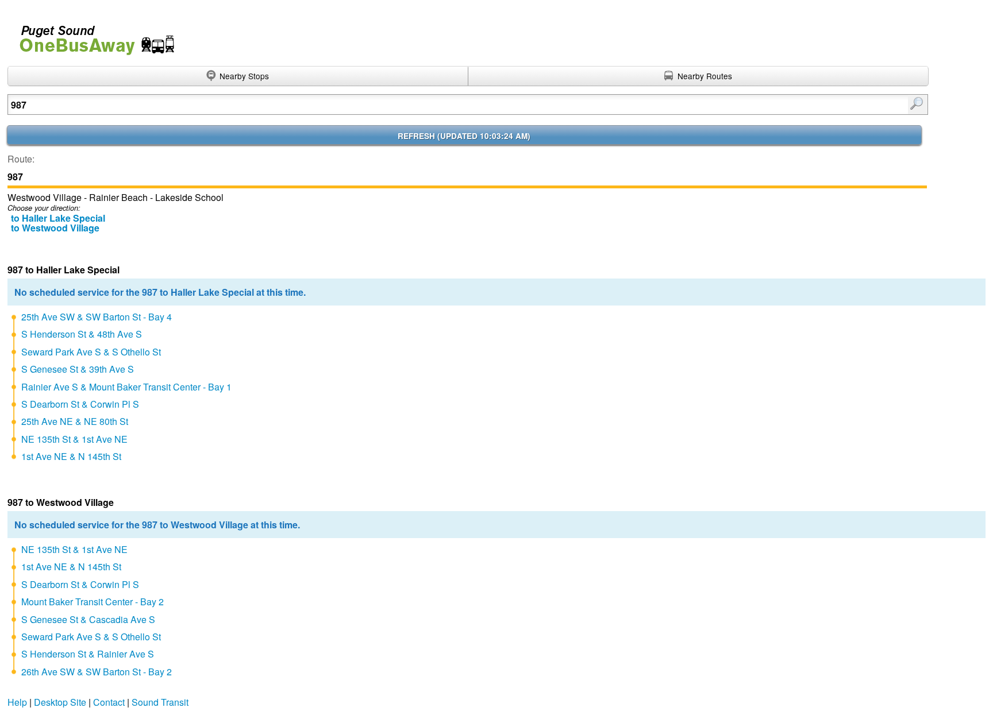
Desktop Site (60, 702)
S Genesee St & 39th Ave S (77, 369)
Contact (109, 702)
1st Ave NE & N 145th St (71, 456)
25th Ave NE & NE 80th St (74, 421)
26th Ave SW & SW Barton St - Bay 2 (96, 671)
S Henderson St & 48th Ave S (81, 334)
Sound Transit (160, 702)
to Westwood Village (55, 227)
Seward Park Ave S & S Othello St (91, 351)
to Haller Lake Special (58, 218)
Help (17, 702)
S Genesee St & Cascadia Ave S (88, 619)
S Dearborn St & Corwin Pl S (80, 404)
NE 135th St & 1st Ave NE (74, 439)
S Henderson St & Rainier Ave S (87, 653)
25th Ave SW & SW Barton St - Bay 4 (96, 316)
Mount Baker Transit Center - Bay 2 (92, 601)
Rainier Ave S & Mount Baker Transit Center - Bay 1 (126, 386)
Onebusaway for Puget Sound (91, 35)
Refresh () (464, 135)
